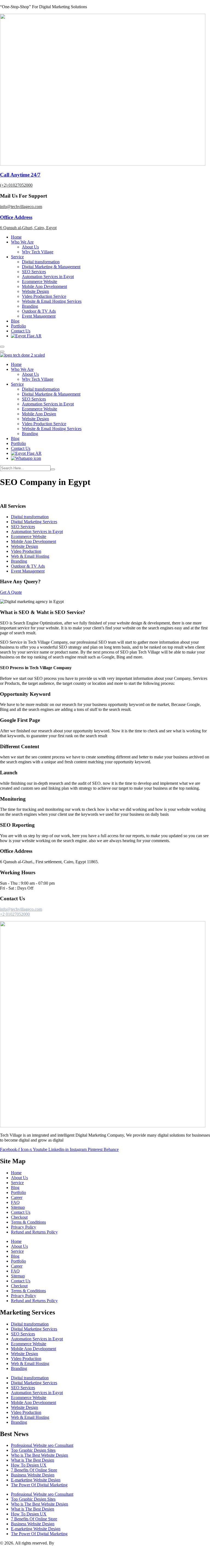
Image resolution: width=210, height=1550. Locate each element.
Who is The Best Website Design (39, 1455)
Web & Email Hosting (30, 556)
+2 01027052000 (15, 914)
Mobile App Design (39, 413)
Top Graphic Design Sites (33, 1450)
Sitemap (18, 1207)
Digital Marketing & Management (51, 266)
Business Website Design (32, 1475)
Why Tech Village (37, 252)
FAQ (15, 1202)
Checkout (19, 1217)
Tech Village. (66, 1543)
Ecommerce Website (39, 281)
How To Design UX (28, 1465)
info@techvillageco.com (21, 206)
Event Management (39, 316)
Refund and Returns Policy (34, 1232)
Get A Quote (11, 592)
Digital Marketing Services (34, 521)
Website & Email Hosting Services (51, 301)
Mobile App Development (44, 286)
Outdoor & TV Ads (39, 311)
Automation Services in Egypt (48, 276)
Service (17, 256)
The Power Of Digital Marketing (39, 1484)
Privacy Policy (23, 1227)
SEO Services (34, 271)
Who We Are (22, 242)
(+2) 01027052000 (16, 185)
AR (38, 335)
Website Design (35, 291)
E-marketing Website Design (35, 1480)
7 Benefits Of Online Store (34, 1470)
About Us (30, 247)
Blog (15, 321)
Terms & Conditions (28, 1222)
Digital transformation (41, 261)
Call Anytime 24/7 (20, 175)
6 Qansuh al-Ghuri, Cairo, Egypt (28, 227)
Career (16, 1197)
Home (16, 237)
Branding (30, 306)
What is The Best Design (32, 1460)
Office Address (16, 217)
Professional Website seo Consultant (42, 1445)
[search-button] (53, 469)
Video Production (26, 551)
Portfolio (18, 326)
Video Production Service (44, 296)
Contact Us (20, 331)
